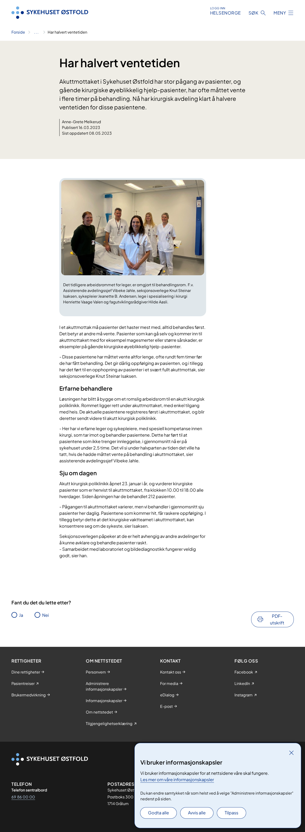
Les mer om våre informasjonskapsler (177, 779)
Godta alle (158, 812)
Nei (45, 615)
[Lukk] (291, 752)
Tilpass (231, 812)
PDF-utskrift (277, 619)
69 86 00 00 (23, 796)
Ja (21, 615)
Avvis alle (197, 812)
